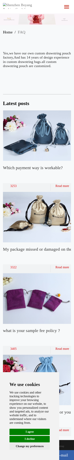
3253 (13, 186)
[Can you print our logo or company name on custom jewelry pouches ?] (52, 79)
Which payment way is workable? (33, 167)
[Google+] (46, 38)
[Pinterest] (38, 38)
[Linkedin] (30, 38)
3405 (13, 348)
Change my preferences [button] (30, 446)
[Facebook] (15, 38)
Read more (62, 186)
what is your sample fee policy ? (31, 330)
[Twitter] (23, 38)
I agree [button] (30, 431)
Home (8, 32)
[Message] (54, 38)
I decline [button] (30, 438)
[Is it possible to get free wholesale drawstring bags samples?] (63, 79)
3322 (13, 267)
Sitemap (60, 446)
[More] (7, 38)
